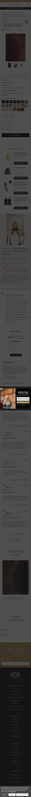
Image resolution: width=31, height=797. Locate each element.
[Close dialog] (29, 389)
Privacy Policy (12, 791)
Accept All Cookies (22, 794)
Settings (4, 794)
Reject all (12, 794)
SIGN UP (23, 402)
